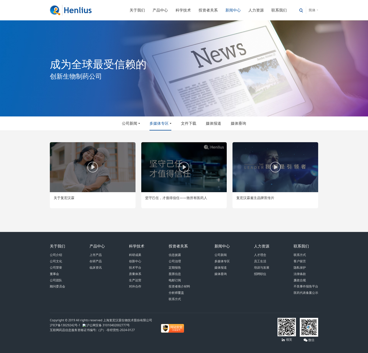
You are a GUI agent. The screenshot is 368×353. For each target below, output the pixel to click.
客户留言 (300, 261)
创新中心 (135, 261)
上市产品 (96, 255)
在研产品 (96, 261)
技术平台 (135, 267)
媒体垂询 (238, 123)
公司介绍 (56, 255)
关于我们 (137, 10)
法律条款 (300, 274)
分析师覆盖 (176, 293)
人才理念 (260, 255)
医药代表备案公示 (306, 293)
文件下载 (188, 123)
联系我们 (279, 10)
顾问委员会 (57, 286)
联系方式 (175, 299)
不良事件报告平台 (306, 286)
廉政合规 (300, 280)
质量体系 (135, 274)
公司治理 (175, 261)
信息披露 (175, 255)
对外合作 (135, 286)
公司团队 (56, 280)
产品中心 (160, 10)
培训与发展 (261, 267)
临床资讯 (96, 267)
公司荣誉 (56, 267)
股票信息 (175, 274)
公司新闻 (129, 123)
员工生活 (260, 261)
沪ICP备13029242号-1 (66, 325)
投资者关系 (208, 10)
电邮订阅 (175, 280)
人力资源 (256, 10)
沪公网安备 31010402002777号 (108, 325)
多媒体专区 (159, 123)
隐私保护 (300, 267)
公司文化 (56, 261)
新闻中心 (233, 10)
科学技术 (183, 10)
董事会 (54, 274)
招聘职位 (260, 274)
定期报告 (175, 267)
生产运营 (135, 280)
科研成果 (135, 255)
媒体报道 (213, 123)
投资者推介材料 (179, 286)
